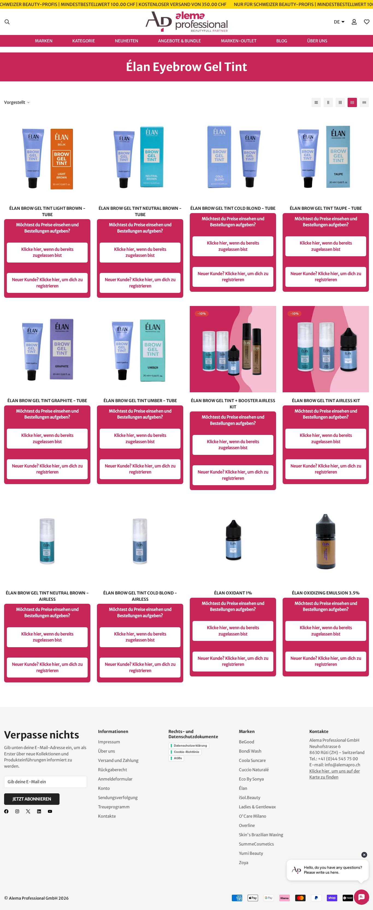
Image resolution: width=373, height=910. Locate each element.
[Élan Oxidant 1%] (233, 541)
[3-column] (340, 102)
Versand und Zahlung (118, 760)
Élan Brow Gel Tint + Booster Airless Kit (233, 404)
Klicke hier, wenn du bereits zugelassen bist (47, 252)
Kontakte (107, 816)
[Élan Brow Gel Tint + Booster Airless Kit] (233, 349)
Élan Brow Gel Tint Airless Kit (326, 400)
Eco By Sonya (251, 779)
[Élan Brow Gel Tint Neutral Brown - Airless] (47, 541)
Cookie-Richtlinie (186, 752)
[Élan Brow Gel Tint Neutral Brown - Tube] (140, 157)
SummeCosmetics (256, 844)
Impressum (109, 741)
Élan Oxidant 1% (233, 593)
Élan (243, 788)
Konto (104, 788)
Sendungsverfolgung (118, 797)
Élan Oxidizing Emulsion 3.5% (326, 593)
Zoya (243, 862)
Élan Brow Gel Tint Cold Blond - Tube (233, 208)
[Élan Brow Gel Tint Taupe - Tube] (326, 157)
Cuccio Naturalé (254, 769)
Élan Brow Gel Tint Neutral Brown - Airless (47, 596)
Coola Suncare (252, 760)
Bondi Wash (250, 751)
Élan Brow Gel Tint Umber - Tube (140, 400)
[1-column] (316, 102)
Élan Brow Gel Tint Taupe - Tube (326, 208)
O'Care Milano (252, 816)
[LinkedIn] (39, 811)
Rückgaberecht (112, 769)
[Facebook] (6, 811)
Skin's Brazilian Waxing (261, 834)
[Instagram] (17, 811)
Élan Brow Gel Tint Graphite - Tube (47, 400)
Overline (247, 825)
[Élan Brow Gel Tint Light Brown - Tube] (47, 157)
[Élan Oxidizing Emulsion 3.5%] (326, 541)
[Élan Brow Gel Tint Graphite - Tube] (47, 349)
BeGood (246, 741)
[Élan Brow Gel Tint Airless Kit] (326, 349)
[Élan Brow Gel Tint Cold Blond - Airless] (140, 541)
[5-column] (364, 102)
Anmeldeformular (115, 779)
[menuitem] (49, 40)
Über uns (106, 751)
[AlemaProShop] (186, 22)
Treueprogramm (114, 806)
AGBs (178, 758)
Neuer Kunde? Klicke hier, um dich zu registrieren (47, 282)
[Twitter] (28, 811)
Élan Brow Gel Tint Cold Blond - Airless (140, 596)
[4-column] (352, 102)
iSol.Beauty (249, 797)
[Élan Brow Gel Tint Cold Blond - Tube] (233, 157)
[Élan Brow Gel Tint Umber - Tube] (140, 349)
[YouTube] (50, 811)
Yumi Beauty (251, 853)
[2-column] (328, 102)
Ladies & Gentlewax (257, 806)
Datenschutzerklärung (190, 745)
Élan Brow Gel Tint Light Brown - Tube (47, 211)
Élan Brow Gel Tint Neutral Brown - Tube (140, 211)
